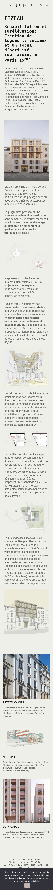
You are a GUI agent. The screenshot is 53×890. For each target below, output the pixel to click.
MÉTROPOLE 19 (12, 757)
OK (27, 885)
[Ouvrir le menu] (47, 5)
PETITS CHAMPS (13, 702)
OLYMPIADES (11, 826)
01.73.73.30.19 (12, 865)
